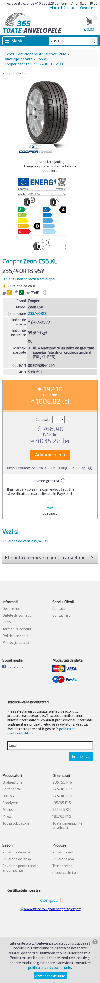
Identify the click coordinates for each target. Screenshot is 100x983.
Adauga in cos (50, 454)
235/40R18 (37, 313)
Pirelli (7, 816)
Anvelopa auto (64, 852)
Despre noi (11, 608)
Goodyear (10, 802)
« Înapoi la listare (15, 73)
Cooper (42, 59)
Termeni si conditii (16, 629)
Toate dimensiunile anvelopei (67, 825)
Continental (11, 789)
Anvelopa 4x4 (63, 859)
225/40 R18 (62, 796)
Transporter (62, 865)
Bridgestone (12, 782)
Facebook (14, 667)
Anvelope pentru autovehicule (42, 54)
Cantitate (43, 419)
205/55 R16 (62, 782)
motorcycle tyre (65, 872)
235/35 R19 (61, 809)
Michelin (9, 809)
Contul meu (89, 7)
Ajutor (54, 7)
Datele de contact (16, 615)
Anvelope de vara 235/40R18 (26, 541)
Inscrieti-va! (81, 756)
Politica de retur (15, 635)
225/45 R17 (62, 789)
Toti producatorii (15, 823)
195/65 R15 (61, 802)
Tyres (9, 54)
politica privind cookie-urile (49, 967)
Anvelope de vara (19, 59)
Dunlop (8, 796)
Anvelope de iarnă (16, 859)
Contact (70, 7)
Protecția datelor (16, 642)
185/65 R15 (61, 816)
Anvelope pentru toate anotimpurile (20, 867)
